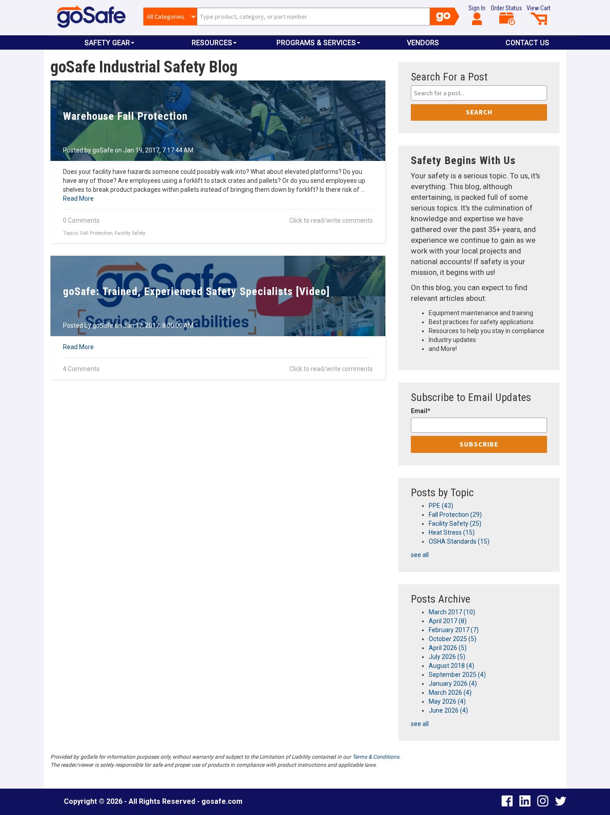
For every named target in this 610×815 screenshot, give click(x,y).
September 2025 (457, 674)
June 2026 (448, 710)
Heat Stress (452, 532)
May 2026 (447, 701)
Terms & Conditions (375, 757)
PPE (441, 505)
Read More (78, 198)
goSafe (102, 150)
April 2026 (448, 647)
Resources (212, 42)
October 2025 (452, 638)
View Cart (538, 8)
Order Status (506, 8)
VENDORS (423, 42)
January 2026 (453, 683)
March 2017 (452, 612)
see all (420, 554)
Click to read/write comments (331, 220)
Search (479, 112)
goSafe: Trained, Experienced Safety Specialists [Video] (196, 291)
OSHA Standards (459, 541)
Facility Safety (130, 233)
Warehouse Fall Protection (125, 116)
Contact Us (527, 42)
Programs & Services (316, 42)
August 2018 (451, 665)
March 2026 (450, 692)
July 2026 (447, 656)
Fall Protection (96, 233)
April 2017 (448, 621)
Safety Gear (107, 42)
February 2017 (454, 629)
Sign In (476, 8)
